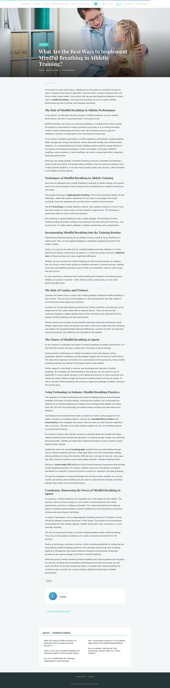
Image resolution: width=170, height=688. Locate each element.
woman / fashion (141, 4)
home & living (83, 4)
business (36, 4)
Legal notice (80, 676)
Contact (91, 676)
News (104, 4)
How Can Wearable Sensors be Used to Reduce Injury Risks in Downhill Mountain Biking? (107, 641)
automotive (26, 4)
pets (111, 4)
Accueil (47, 83)
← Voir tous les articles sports (57, 611)
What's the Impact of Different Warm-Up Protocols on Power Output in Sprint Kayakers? (60, 643)
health (73, 4)
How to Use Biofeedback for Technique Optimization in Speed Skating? (59, 659)
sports (118, 4)
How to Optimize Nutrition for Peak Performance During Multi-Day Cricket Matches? (104, 650)
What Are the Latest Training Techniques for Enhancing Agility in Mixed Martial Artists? (62, 652)
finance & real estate (60, 4)
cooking (46, 4)
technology (128, 4)
